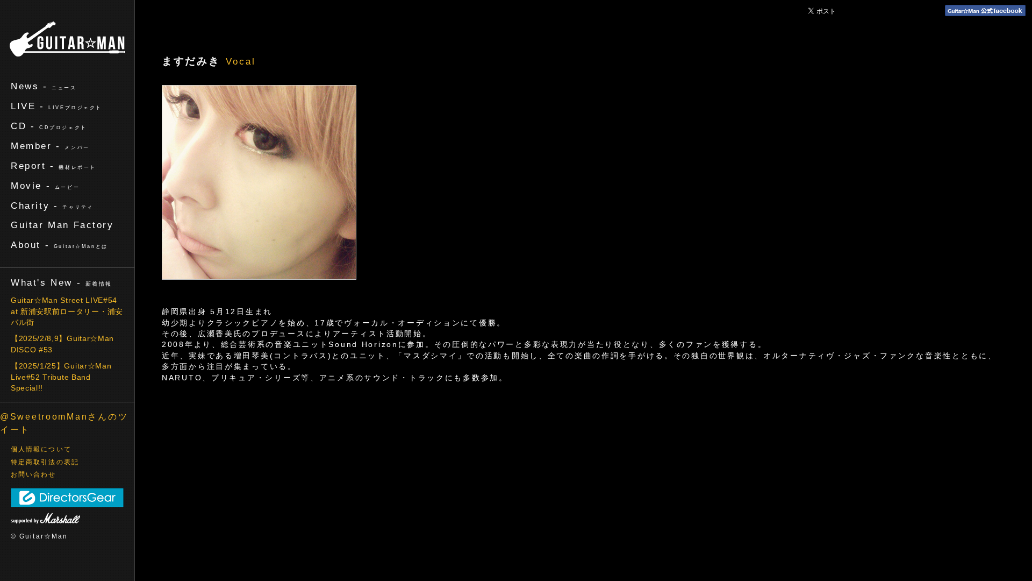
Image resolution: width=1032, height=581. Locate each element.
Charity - (52, 205)
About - (59, 244)
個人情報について (41, 449)
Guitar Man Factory (62, 224)
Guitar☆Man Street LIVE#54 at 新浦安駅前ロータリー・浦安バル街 (67, 311)
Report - (53, 165)
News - (44, 86)
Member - (50, 145)
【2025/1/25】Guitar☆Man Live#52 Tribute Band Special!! (61, 377)
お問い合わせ (33, 474)
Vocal (241, 61)
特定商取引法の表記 (45, 462)
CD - (49, 126)
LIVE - (56, 106)
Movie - (45, 185)
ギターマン (67, 39)
